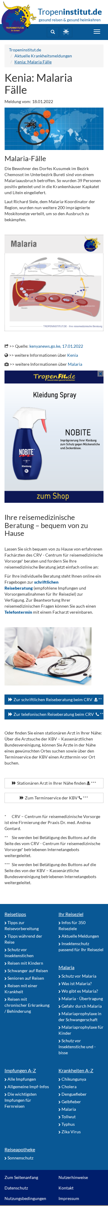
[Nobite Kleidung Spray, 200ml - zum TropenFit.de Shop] (54, 437)
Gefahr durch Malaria (81, 1006)
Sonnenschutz (20, 1157)
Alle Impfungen (21, 1079)
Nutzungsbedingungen (25, 1198)
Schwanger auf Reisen (27, 970)
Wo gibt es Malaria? (79, 991)
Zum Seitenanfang (21, 1177)
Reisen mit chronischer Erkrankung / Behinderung (27, 1005)
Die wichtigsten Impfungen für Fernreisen (20, 1100)
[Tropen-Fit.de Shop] (66, 32)
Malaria (75, 364)
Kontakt (66, 1187)
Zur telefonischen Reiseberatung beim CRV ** (58, 714)
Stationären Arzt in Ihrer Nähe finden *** (56, 783)
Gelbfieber (71, 1101)
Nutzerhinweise (73, 1177)
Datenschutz (16, 1187)
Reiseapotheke (19, 1149)
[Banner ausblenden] (100, 373)
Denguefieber (74, 1094)
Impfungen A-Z (20, 1070)
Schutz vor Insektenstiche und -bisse (77, 1046)
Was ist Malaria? (76, 983)
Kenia (72, 355)
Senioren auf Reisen (25, 978)
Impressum (68, 1198)
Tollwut (68, 1116)
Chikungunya (73, 1079)
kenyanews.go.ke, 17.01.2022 (56, 346)
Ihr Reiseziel (70, 914)
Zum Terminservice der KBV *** (56, 797)
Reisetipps (15, 914)
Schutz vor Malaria (78, 976)
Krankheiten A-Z (75, 1070)
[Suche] (53, 32)
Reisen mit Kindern (25, 963)
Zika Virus (71, 1131)
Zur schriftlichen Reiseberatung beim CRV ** (57, 699)
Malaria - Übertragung (82, 998)
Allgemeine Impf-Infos (28, 1086)
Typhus (68, 1124)
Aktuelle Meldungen (80, 936)
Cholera (68, 1086)
